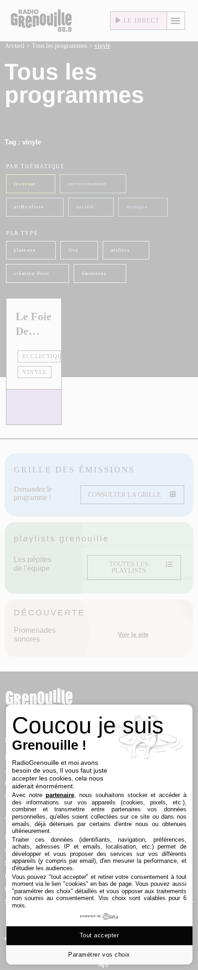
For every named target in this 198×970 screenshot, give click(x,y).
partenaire (60, 795)
